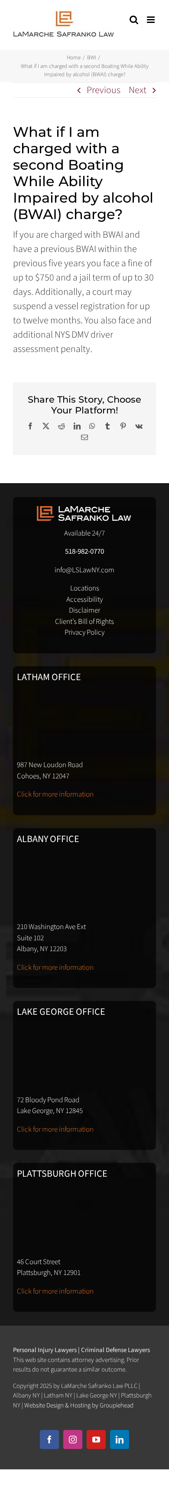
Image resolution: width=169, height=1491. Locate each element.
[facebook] (49, 1439)
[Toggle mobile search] (134, 19)
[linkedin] (119, 1439)
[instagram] (72, 1439)
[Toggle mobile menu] (151, 19)
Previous (103, 90)
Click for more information (55, 794)
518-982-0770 (84, 551)
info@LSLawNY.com (84, 570)
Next (137, 90)
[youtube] (96, 1439)
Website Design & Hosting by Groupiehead (78, 1405)
